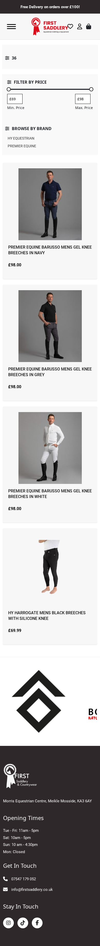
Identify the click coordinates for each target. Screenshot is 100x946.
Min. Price (15, 107)
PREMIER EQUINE (22, 145)
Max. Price (84, 107)
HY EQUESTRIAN (21, 138)
